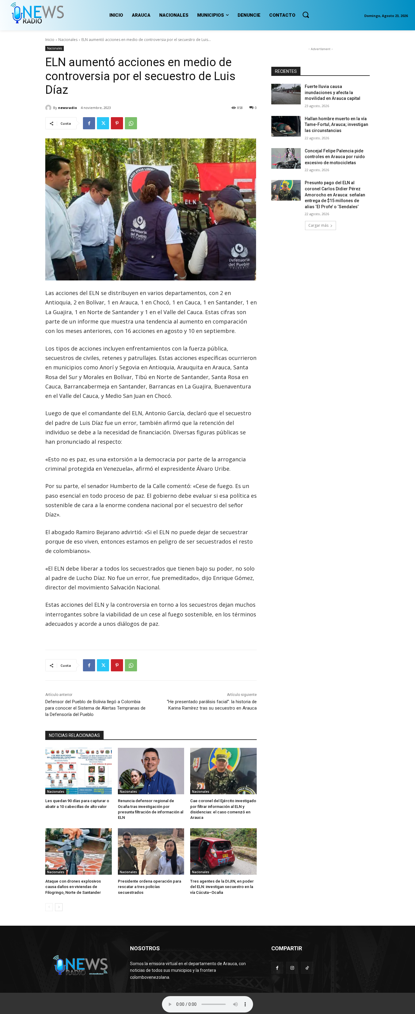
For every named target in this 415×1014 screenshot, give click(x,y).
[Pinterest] (117, 123)
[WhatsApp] (131, 123)
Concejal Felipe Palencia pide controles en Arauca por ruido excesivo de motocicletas (335, 156)
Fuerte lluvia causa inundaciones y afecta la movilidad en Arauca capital (332, 92)
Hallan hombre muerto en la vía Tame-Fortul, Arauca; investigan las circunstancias (336, 124)
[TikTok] (307, 968)
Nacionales (67, 39)
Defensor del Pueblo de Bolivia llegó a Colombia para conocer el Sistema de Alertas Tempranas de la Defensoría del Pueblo (95, 708)
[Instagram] (292, 968)
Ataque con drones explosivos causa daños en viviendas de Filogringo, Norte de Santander (73, 886)
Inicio (49, 39)
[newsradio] (49, 108)
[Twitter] (103, 123)
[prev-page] (49, 907)
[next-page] (59, 907)
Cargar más (318, 225)
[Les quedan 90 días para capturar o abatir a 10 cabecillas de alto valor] (78, 771)
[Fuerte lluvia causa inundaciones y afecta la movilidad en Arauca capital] (286, 94)
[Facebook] (89, 123)
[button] (305, 14)
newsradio (67, 107)
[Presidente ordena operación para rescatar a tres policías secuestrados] (151, 851)
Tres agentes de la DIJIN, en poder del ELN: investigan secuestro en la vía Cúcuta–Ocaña (222, 886)
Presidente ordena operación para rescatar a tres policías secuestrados (149, 886)
